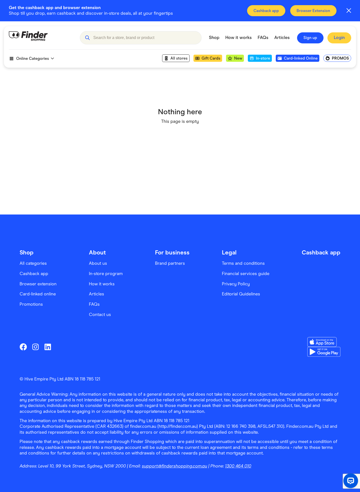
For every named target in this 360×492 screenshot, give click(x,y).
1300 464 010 (238, 466)
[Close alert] (348, 10)
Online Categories (32, 58)
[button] (87, 37)
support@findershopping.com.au (174, 466)
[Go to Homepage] (40, 37)
